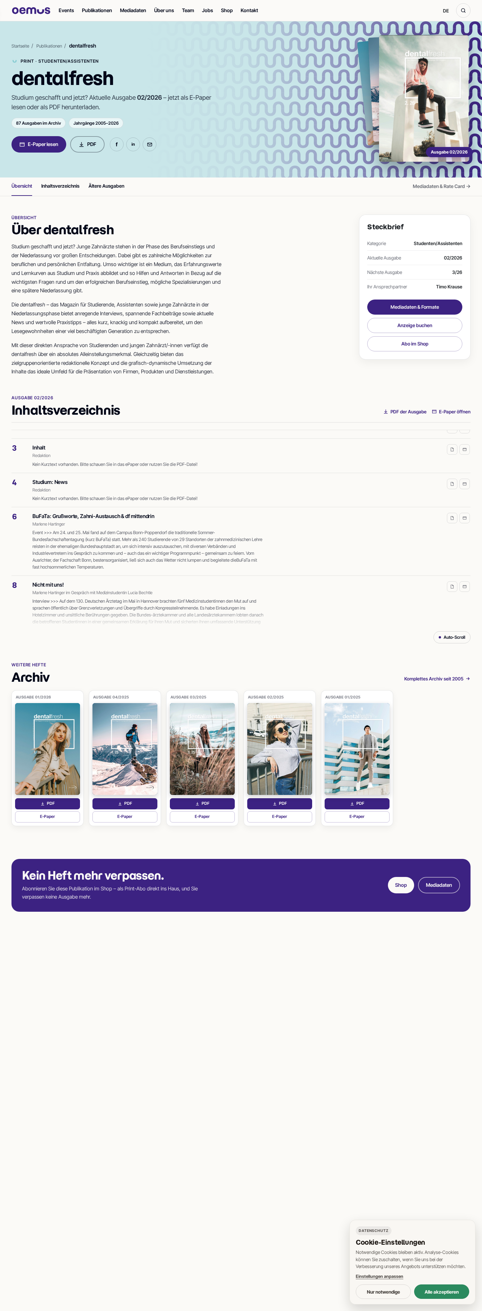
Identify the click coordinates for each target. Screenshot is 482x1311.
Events (66, 10)
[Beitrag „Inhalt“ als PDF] (452, 442)
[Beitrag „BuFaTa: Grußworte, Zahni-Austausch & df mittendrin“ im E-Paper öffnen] (464, 511)
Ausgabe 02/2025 (266, 697)
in (133, 144)
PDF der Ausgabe (409, 411)
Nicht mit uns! (48, 577)
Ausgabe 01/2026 (33, 697)
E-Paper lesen (43, 144)
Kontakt (249, 10)
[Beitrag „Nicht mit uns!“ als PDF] (452, 579)
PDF (91, 144)
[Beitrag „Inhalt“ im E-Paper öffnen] (464, 442)
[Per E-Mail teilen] (149, 144)
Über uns (164, 10)
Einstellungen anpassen (379, 1276)
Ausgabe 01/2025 (343, 697)
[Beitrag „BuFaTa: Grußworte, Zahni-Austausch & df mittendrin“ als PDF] (452, 511)
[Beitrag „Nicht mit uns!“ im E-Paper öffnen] (464, 579)
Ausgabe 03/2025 (189, 697)
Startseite (20, 46)
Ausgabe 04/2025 (111, 697)
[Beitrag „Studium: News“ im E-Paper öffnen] (464, 476)
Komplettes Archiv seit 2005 (433, 678)
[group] (241, 528)
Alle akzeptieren (442, 1292)
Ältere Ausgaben (106, 186)
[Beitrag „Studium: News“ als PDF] (452, 476)
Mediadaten (133, 10)
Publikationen (97, 10)
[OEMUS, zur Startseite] (31, 10)
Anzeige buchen (414, 325)
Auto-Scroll (454, 637)
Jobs (207, 10)
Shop (227, 10)
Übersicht (21, 186)
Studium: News (50, 474)
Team (188, 10)
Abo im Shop (415, 343)
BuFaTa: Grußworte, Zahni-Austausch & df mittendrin (93, 509)
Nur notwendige (383, 1292)
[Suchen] (463, 10)
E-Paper (60, 818)
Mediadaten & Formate (415, 307)
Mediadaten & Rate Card (442, 186)
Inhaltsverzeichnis (60, 186)
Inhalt (38, 440)
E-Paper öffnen (455, 411)
